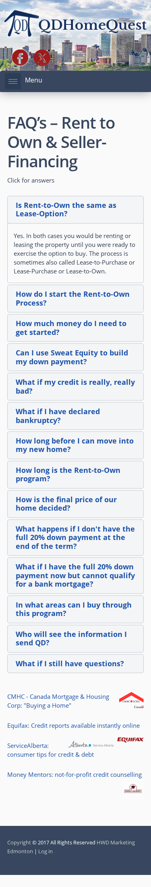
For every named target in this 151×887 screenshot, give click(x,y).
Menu (33, 80)
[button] (75, 210)
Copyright (19, 842)
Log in (45, 851)
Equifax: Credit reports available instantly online (73, 725)
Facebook (20, 58)
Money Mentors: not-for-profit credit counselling (74, 774)
